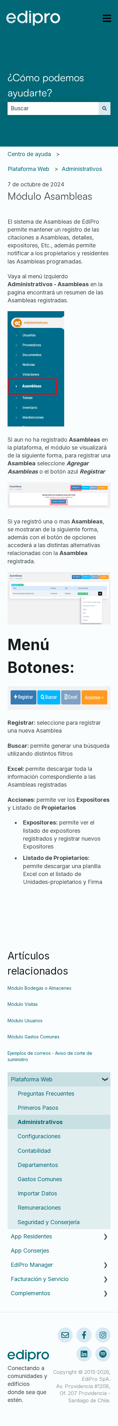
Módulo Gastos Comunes (33, 1036)
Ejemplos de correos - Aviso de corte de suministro (50, 1056)
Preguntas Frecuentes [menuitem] (46, 1093)
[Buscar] (104, 108)
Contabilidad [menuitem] (34, 1150)
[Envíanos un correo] (65, 1335)
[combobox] (53, 108)
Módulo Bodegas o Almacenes (39, 988)
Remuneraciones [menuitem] (39, 1207)
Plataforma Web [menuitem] (32, 1079)
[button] (105, 1079)
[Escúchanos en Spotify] (102, 1354)
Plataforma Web (28, 169)
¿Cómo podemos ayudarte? (46, 85)
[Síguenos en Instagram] (102, 1335)
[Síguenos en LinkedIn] (84, 1354)
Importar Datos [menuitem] (37, 1193)
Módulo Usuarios (25, 1020)
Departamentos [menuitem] (38, 1165)
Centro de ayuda (29, 154)
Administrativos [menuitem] (40, 1122)
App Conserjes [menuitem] (30, 1250)
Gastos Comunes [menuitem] (40, 1179)
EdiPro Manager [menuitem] (32, 1264)
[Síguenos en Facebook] (84, 1335)
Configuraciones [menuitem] (39, 1136)
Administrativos (82, 169)
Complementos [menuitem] (30, 1293)
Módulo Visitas (23, 1004)
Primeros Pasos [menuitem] (38, 1107)
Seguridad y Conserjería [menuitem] (49, 1222)
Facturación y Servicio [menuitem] (40, 1279)
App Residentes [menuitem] (31, 1236)
